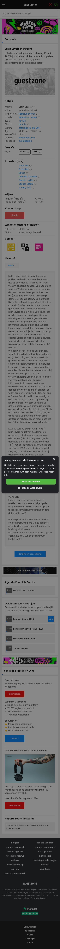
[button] (30, 488)
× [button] (54, 459)
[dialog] (30, 474)
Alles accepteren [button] (31, 481)
